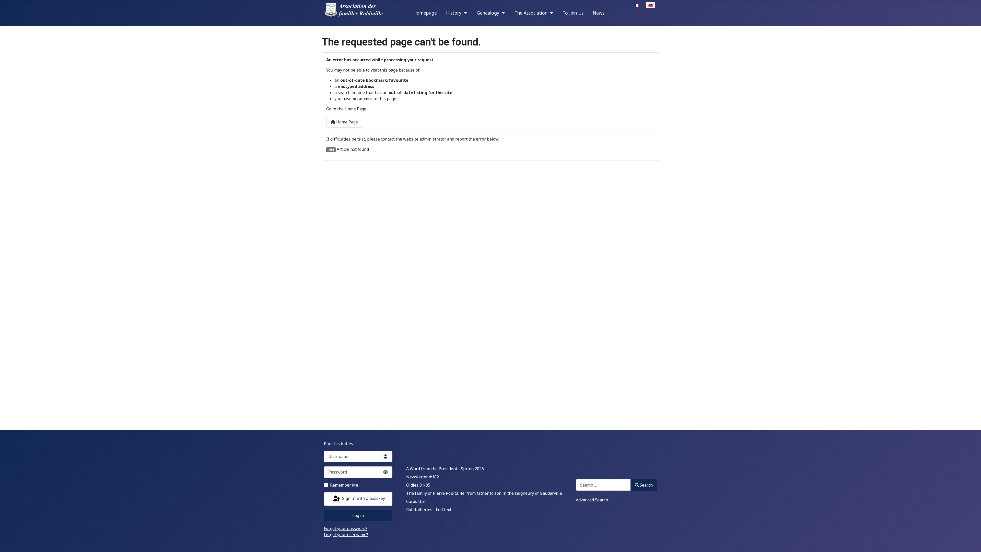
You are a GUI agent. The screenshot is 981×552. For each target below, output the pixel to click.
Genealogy (488, 13)
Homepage (425, 13)
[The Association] (550, 12)
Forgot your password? (345, 528)
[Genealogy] (502, 12)
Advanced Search (592, 500)
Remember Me (344, 485)
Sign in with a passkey (363, 498)
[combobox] (603, 485)
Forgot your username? (346, 534)
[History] (464, 12)
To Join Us (573, 13)
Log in (358, 515)
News (598, 13)
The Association (531, 13)
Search (646, 485)
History (453, 13)
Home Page (346, 122)
